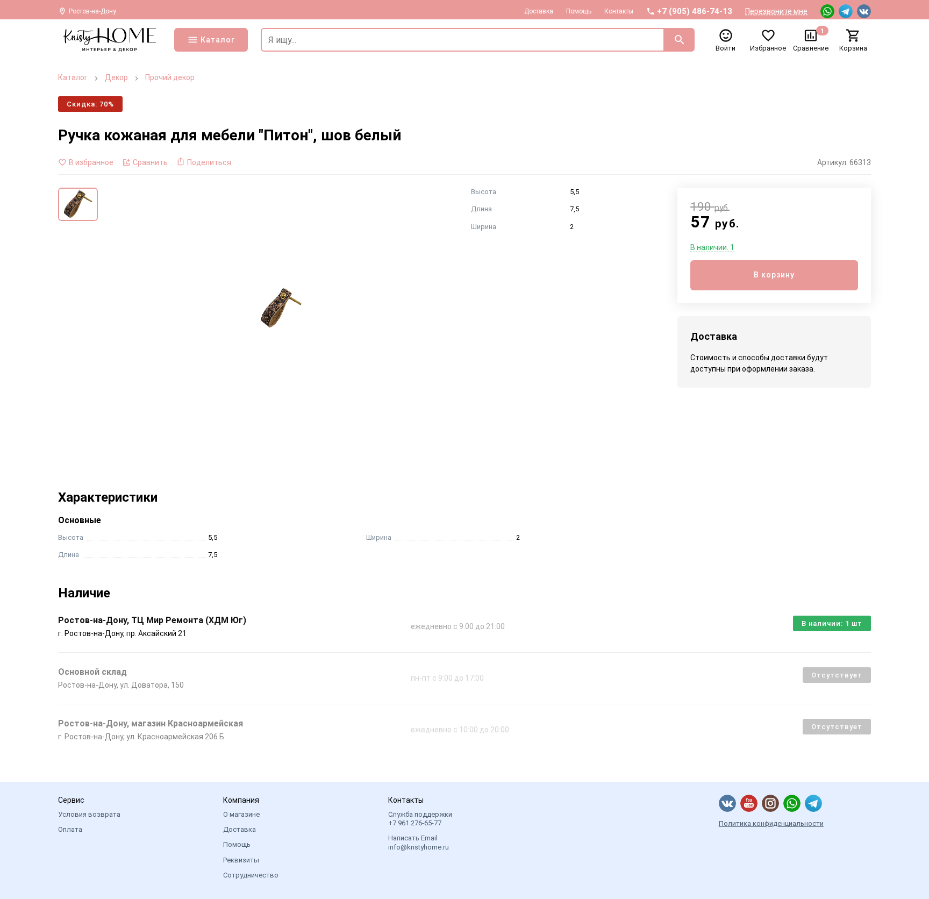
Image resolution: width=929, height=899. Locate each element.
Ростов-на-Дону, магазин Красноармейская (150, 723)
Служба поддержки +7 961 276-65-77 (420, 818)
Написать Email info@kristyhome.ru (418, 842)
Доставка (538, 11)
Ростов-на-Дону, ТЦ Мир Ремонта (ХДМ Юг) (152, 620)
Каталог (73, 77)
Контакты (618, 11)
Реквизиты (241, 860)
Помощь (578, 11)
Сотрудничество (250, 875)
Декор (116, 77)
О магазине (241, 814)
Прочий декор (170, 77)
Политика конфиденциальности (771, 823)
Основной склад (92, 672)
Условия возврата (89, 814)
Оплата (70, 829)
